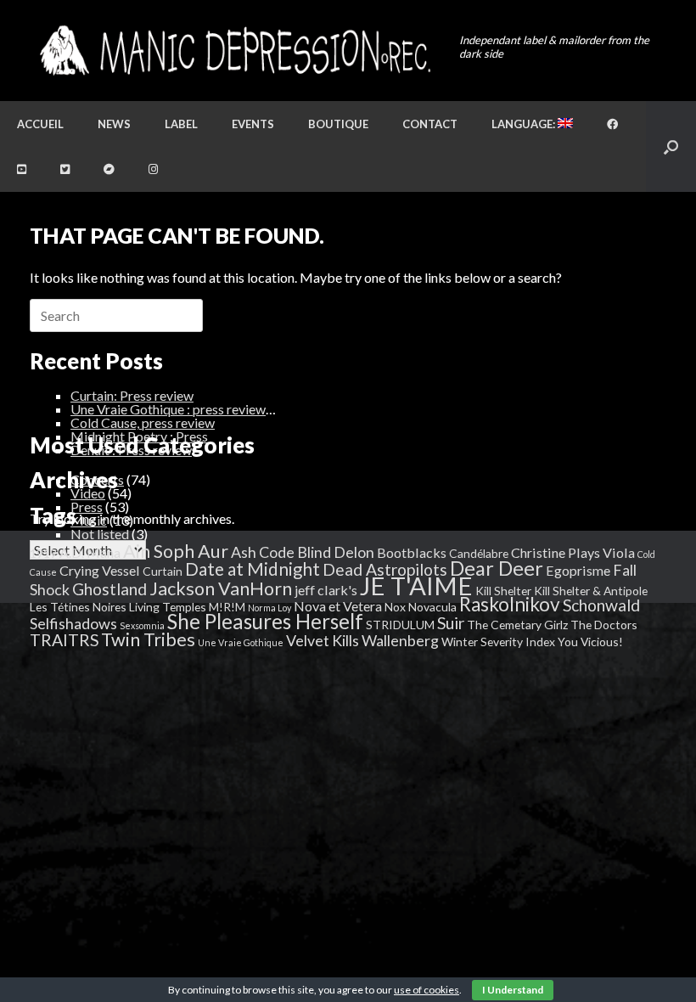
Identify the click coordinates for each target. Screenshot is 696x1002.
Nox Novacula (420, 607)
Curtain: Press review (132, 395)
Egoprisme (578, 570)
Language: (524, 124)
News (114, 124)
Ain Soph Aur (175, 551)
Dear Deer (496, 568)
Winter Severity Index (498, 641)
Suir (450, 623)
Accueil (40, 124)
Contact (429, 124)
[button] (671, 146)
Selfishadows (73, 623)
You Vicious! (590, 641)
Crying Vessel (99, 570)
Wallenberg (400, 640)
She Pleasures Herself (265, 621)
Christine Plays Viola (573, 552)
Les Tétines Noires (78, 607)
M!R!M (227, 607)
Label (181, 124)
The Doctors (603, 624)
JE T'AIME (416, 585)
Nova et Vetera (338, 606)
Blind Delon (335, 552)
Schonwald (601, 605)
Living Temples (167, 607)
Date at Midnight (252, 569)
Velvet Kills (322, 640)
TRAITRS (64, 640)
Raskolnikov (509, 604)
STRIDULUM (400, 624)
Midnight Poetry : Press (139, 436)
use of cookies (426, 989)
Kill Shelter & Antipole (591, 590)
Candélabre (478, 553)
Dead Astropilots (385, 569)
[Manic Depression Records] (234, 50)
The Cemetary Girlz (517, 624)
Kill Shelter (503, 590)
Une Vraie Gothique (240, 642)
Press (86, 506)
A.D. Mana (90, 552)
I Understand (512, 989)
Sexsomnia (142, 625)
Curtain (162, 571)
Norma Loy (269, 607)
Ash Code (263, 552)
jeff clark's (326, 590)
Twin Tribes (148, 639)
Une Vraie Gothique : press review (168, 409)
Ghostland (109, 589)
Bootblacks (411, 552)
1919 (43, 553)
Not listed (99, 534)
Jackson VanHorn (220, 588)
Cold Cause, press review (142, 422)
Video (87, 493)
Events (253, 124)
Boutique (338, 124)
